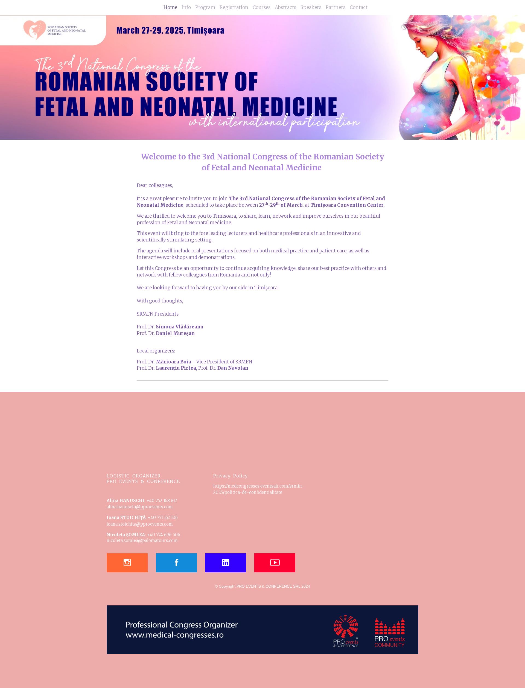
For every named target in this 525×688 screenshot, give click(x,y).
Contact (359, 7)
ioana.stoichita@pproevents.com (140, 524)
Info (186, 7)
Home (170, 7)
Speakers (311, 7)
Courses (261, 7)
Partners (335, 7)
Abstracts (285, 7)
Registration (234, 7)
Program (205, 7)
